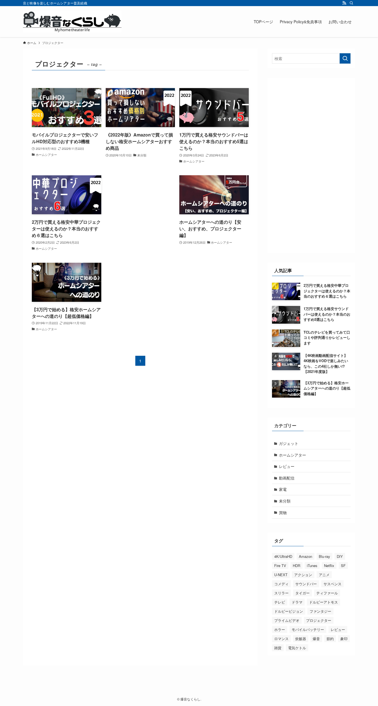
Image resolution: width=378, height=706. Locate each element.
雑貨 (277, 647)
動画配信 (286, 478)
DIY (340, 556)
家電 (283, 489)
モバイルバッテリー (308, 629)
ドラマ (297, 602)
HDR (296, 565)
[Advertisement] (140, 205)
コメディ (281, 583)
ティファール (327, 593)
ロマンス (281, 638)
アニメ (324, 574)
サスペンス (332, 583)
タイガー (302, 593)
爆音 (316, 638)
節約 (330, 638)
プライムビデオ (286, 620)
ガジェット (288, 443)
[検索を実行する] (345, 58)
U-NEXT (281, 574)
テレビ (279, 602)
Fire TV (280, 565)
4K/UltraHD (283, 556)
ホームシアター (292, 455)
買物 (283, 512)
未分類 (285, 501)
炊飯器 (300, 638)
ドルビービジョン (288, 611)
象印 (344, 638)
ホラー (279, 629)
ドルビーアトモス (323, 602)
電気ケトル (297, 647)
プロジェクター (318, 620)
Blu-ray (324, 556)
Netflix (329, 565)
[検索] (351, 3)
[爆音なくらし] (72, 22)
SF (343, 565)
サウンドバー (306, 583)
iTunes (312, 565)
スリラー (281, 593)
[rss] (344, 3)
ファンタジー (320, 611)
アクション (303, 574)
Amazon (305, 556)
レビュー (286, 466)
